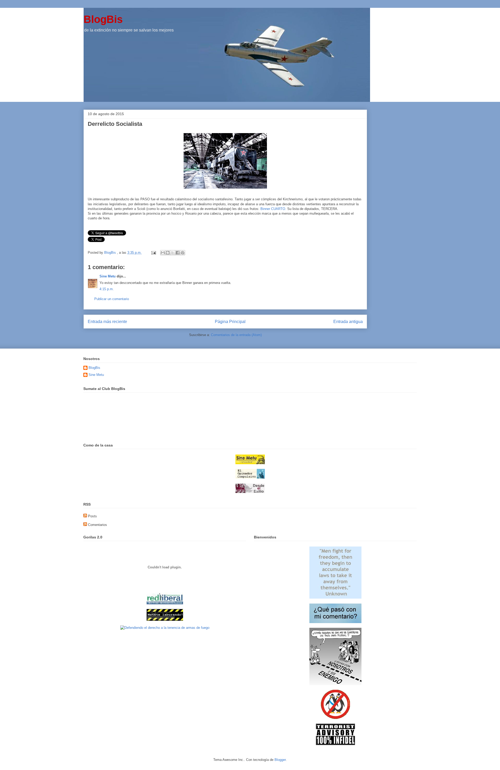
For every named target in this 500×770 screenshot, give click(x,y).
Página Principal (230, 321)
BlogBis (103, 19)
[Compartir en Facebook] (177, 252)
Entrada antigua (348, 321)
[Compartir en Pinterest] (182, 252)
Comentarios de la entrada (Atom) (236, 335)
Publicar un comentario (111, 299)
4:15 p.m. (106, 289)
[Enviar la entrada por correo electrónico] (153, 252)
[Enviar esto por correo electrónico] (162, 252)
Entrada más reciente (107, 321)
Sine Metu (107, 276)
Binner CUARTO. (273, 209)
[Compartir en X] (172, 252)
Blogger (280, 760)
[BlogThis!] (167, 252)
